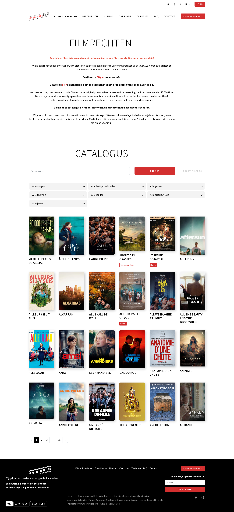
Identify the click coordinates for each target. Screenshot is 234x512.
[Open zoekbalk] (168, 4)
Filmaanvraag (193, 16)
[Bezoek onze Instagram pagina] (180, 4)
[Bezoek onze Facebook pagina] (174, 4)
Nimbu (160, 500)
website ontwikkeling (117, 500)
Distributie (90, 16)
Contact (170, 16)
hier (64, 84)
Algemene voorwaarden (110, 503)
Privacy (92, 500)
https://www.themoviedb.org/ (85, 503)
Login (199, 4)
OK (9, 503)
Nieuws (109, 16)
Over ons (125, 16)
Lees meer (38, 503)
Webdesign (101, 500)
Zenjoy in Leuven (138, 500)
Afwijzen (21, 503)
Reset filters (192, 171)
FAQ (156, 16)
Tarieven (142, 16)
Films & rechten (65, 16)
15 (59, 439)
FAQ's (99, 77)
